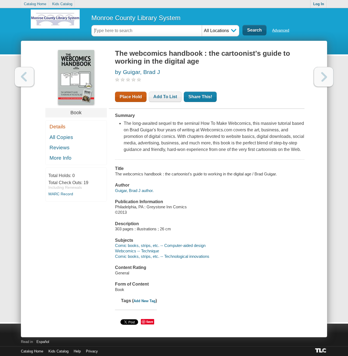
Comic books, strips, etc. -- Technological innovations (162, 256)
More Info (60, 158)
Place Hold (131, 96)
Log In (318, 4)
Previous (24, 77)
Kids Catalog (62, 4)
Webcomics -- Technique (137, 251)
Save (149, 322)
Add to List (165, 96)
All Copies (61, 137)
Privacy (92, 351)
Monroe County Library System (136, 17)
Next (324, 77)
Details (57, 126)
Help (77, 351)
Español (42, 342)
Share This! (200, 96)
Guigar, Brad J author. (134, 190)
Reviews (59, 147)
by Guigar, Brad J (137, 72)
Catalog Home (35, 4)
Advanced (280, 30)
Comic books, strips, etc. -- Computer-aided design (160, 245)
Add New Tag (144, 301)
